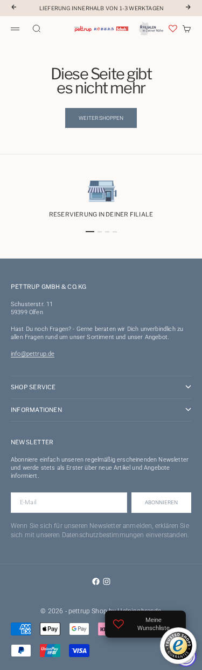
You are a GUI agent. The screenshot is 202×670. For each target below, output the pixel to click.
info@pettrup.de (32, 353)
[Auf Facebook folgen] (96, 581)
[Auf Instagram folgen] (106, 581)
